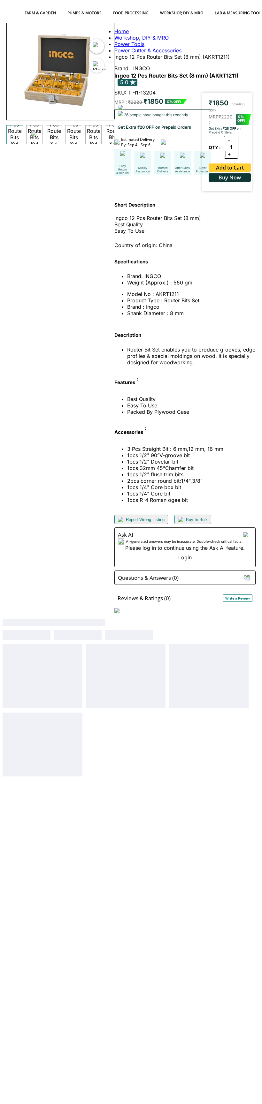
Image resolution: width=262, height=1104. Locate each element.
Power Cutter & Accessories (147, 50)
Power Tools (129, 44)
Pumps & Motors (84, 13)
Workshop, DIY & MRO (181, 13)
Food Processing (131, 13)
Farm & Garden (40, 13)
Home (121, 31)
